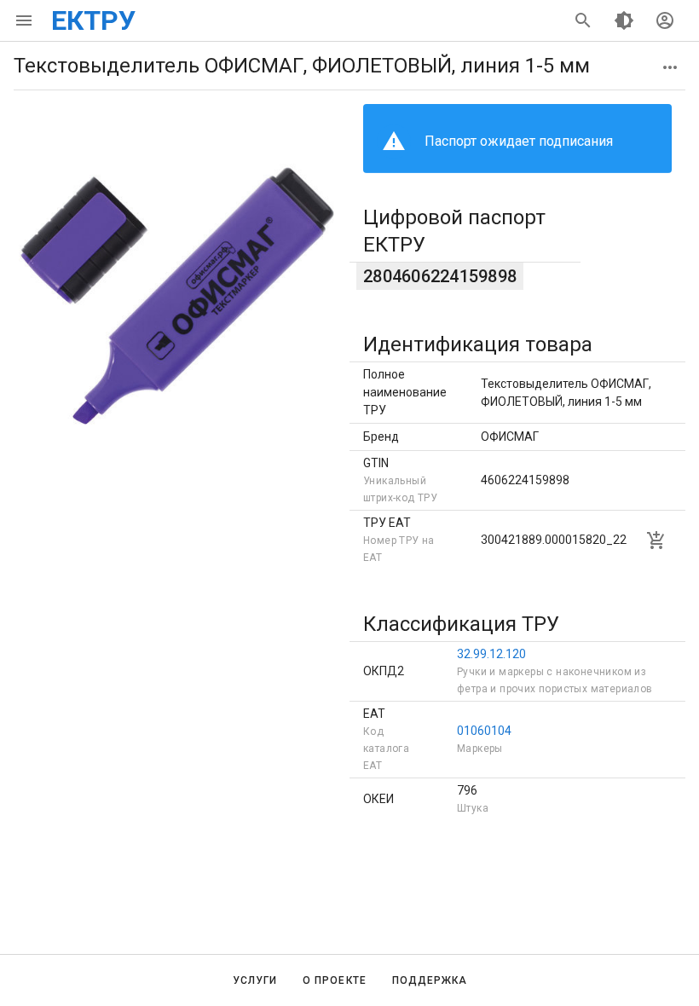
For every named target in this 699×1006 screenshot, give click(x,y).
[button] (670, 67)
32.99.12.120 (491, 654)
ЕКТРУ (93, 20)
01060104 (484, 730)
